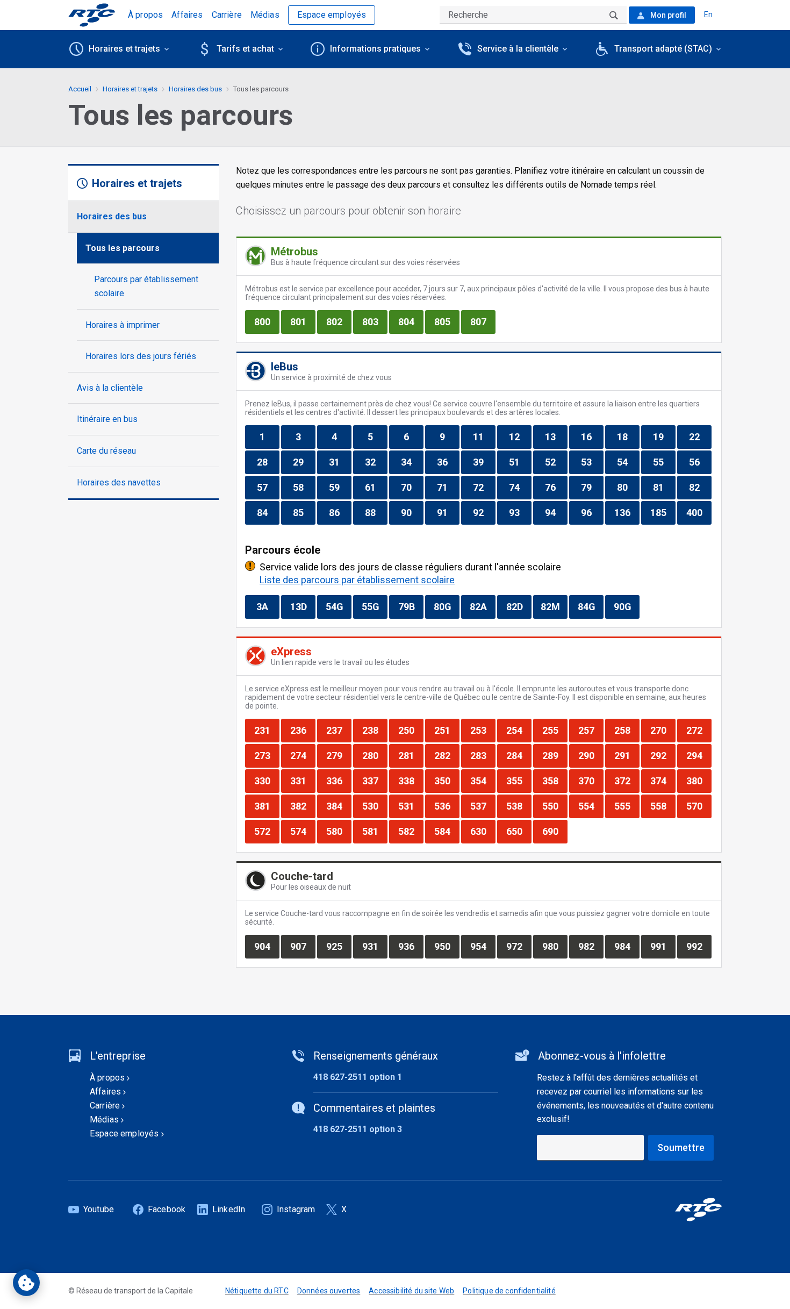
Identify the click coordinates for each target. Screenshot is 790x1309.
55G (374, 606)
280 (374, 755)
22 (700, 436)
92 (483, 512)
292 (663, 755)
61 (375, 487)
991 (663, 946)
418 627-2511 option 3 (357, 1129)
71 (447, 487)
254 (519, 730)
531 (410, 806)
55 (664, 462)
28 (267, 462)
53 (592, 462)
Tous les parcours (122, 248)
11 (483, 436)
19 (664, 436)
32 (375, 462)
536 (446, 806)
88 (375, 512)
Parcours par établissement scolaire (146, 286)
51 (520, 462)
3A (267, 606)
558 (663, 806)
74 (520, 487)
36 (447, 462)
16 (592, 436)
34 (411, 462)
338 (410, 780)
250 (410, 730)
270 (663, 730)
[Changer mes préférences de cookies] (26, 1282)
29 (303, 462)
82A (482, 606)
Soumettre (681, 1147)
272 (699, 730)
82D (519, 606)
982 (591, 946)
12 (520, 436)
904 (266, 946)
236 (302, 730)
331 (302, 780)
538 (519, 806)
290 (591, 755)
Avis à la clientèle (110, 388)
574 (302, 831)
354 (482, 780)
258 (627, 730)
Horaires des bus (112, 216)
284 (519, 755)
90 (411, 512)
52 (556, 462)
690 (555, 831)
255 (555, 730)
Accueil (79, 89)
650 (519, 831)
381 (266, 806)
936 (410, 946)
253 (482, 730)
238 (374, 730)
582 (410, 831)
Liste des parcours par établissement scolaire (357, 579)
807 (482, 321)
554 (591, 806)
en (708, 14)
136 (627, 512)
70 (411, 487)
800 (266, 321)
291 (627, 755)
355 (519, 780)
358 (555, 780)
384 (338, 806)
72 (483, 487)
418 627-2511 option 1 (357, 1077)
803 (374, 321)
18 (628, 436)
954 (482, 946)
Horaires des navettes (119, 482)
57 (267, 487)
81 (664, 487)
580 (338, 831)
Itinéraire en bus (107, 419)
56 (700, 462)
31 (339, 462)
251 (446, 730)
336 (338, 780)
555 (627, 806)
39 (483, 462)
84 (267, 512)
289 (555, 755)
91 (447, 512)
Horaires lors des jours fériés (140, 356)
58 (303, 487)
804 (410, 321)
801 (302, 321)
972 (519, 946)
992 (699, 946)
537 (482, 806)
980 (555, 946)
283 (482, 755)
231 (266, 730)
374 (663, 780)
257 (591, 730)
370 (591, 780)
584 (446, 831)
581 (374, 831)
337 (374, 780)
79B (410, 606)
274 (302, 755)
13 (556, 436)
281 (410, 755)
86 (339, 512)
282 (446, 755)
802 (338, 321)
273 (266, 755)
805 (446, 321)
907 (302, 946)
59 (339, 487)
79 (592, 487)
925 (338, 946)
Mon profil (667, 15)
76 (556, 487)
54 (628, 462)
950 (446, 946)
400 (699, 512)
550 (555, 806)
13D (302, 606)
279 (338, 755)
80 (628, 487)
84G (590, 606)
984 (627, 946)
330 (266, 780)
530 (374, 806)
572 (266, 831)
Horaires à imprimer (122, 325)
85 (303, 512)
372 (627, 780)
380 (699, 780)
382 (302, 806)
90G (626, 606)
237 (338, 730)
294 (699, 755)
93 (520, 512)
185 (663, 512)
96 (592, 512)
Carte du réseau (106, 451)
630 (482, 831)
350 (446, 780)
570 (699, 806)
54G (338, 606)
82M (554, 606)
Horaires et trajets (130, 89)
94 (556, 512)
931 (374, 946)
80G (446, 606)
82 (700, 487)
